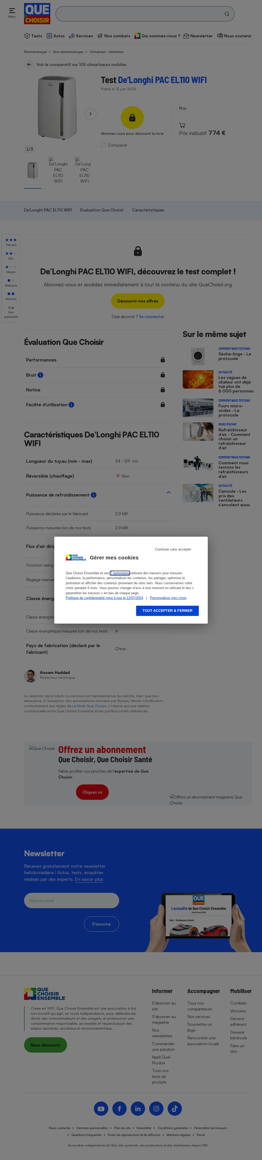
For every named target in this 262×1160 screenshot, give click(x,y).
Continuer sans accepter (173, 549)
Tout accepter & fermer (167, 611)
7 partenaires (119, 573)
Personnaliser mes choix (168, 598)
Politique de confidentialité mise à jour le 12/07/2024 (104, 598)
